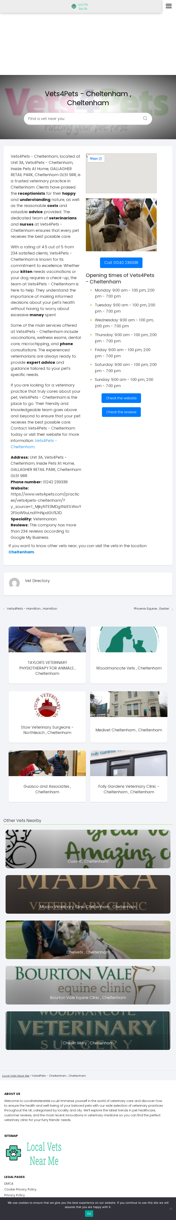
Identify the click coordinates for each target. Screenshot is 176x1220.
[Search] (143, 117)
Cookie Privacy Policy (20, 1189)
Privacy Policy (14, 1195)
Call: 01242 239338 (121, 262)
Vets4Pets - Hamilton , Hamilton (32, 608)
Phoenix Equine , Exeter (151, 608)
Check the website (121, 398)
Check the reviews (121, 412)
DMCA (8, 1183)
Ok (89, 1213)
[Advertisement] (88, 45)
